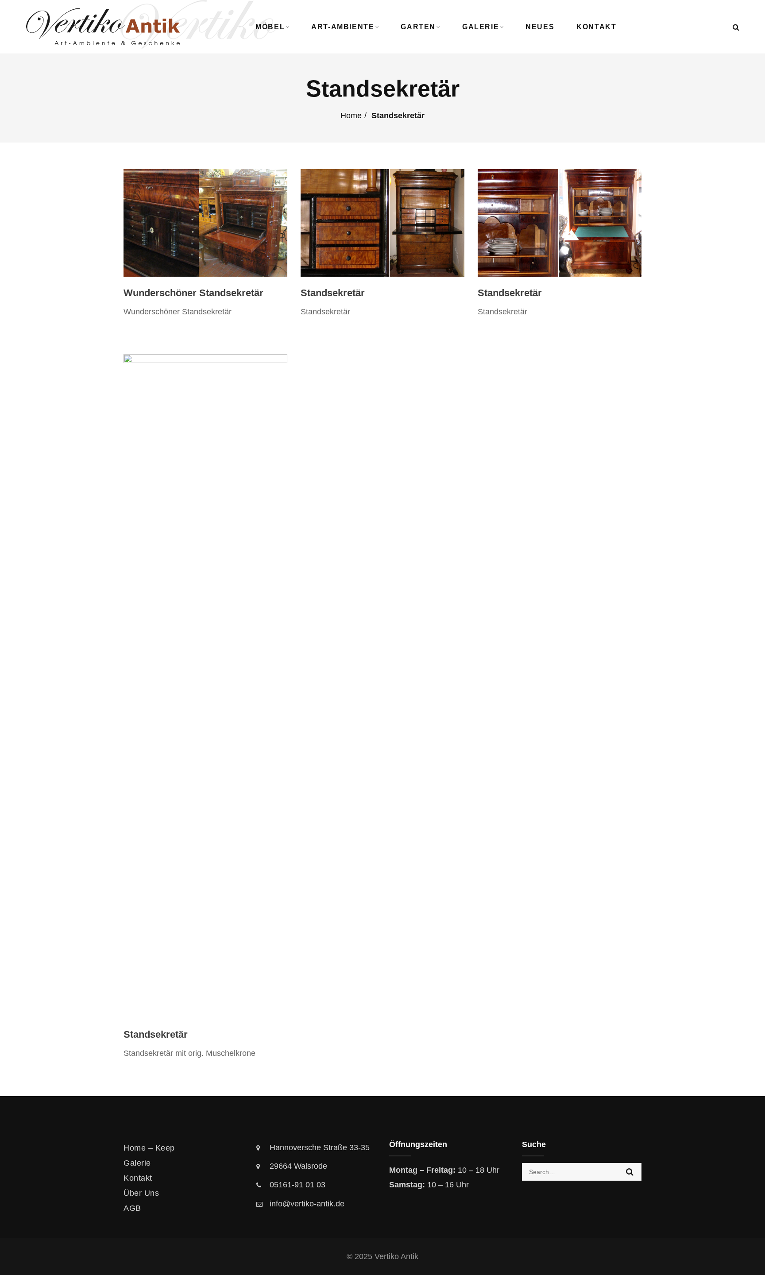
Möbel (270, 27)
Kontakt (596, 27)
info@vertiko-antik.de (307, 1203)
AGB (132, 1208)
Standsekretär (333, 292)
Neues (539, 27)
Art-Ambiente (342, 27)
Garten (418, 27)
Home (351, 115)
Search (630, 1172)
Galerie (480, 27)
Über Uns (141, 1193)
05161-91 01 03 (297, 1184)
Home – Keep (149, 1148)
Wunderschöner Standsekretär (193, 292)
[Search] (736, 27)
